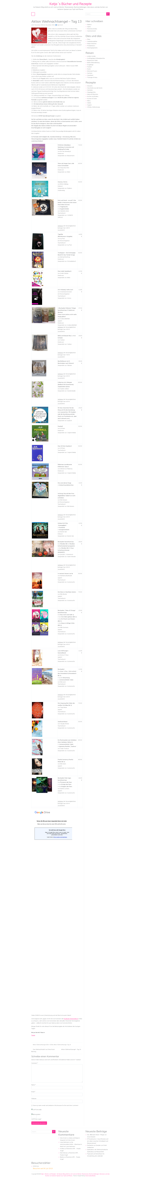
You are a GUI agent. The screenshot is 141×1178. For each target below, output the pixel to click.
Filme (88, 39)
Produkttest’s (91, 45)
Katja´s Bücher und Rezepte (70, 4)
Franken (89, 67)
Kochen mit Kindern (92, 96)
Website (33, 1098)
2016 (51, 1044)
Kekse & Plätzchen (92, 94)
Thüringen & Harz (92, 77)
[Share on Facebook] (32, 1038)
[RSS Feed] (38, 1038)
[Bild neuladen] (35, 1114)
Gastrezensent (91, 31)
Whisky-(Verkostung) (93, 107)
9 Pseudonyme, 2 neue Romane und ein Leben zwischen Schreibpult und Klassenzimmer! (97, 1141)
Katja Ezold (60, 25)
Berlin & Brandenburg (93, 62)
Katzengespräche (92, 48)
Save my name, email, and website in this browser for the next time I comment (55, 1105)
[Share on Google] (35, 1038)
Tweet (33, 1035)
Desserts (89, 86)
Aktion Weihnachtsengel (60, 1044)
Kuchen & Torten (92, 98)
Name (33, 1085)
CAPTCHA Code (36, 1119)
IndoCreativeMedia (90, 1175)
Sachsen (89, 73)
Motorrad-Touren (92, 71)
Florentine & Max (92, 29)
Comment (34, 1063)
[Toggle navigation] (33, 14)
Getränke (90, 90)
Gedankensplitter (92, 41)
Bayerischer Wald (92, 60)
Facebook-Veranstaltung (71, 1018)
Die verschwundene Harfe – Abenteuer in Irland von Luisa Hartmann (71, 1144)
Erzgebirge (90, 64)
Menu (88, 100)
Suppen (89, 105)
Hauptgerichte (91, 92)
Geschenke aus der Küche (94, 88)
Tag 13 (69, 1044)
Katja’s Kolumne (91, 43)
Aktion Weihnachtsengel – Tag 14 (71, 1049)
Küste (89, 69)
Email (33, 1091)
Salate (89, 103)
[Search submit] (108, 14)
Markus (89, 24)
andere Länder (91, 56)
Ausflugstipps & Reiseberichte (96, 58)
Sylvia (89, 26)
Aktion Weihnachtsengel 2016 (41, 1044)
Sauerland (90, 75)
